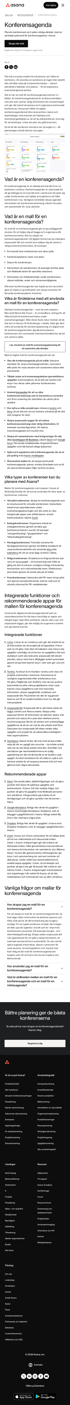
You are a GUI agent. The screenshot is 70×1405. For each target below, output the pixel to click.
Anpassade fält (14, 708)
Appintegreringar (12, 1125)
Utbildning (9, 1226)
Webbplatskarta (44, 1242)
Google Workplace (16, 807)
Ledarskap (9, 1280)
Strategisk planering (46, 1131)
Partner (40, 1236)
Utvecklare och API (45, 1230)
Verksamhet (10, 1185)
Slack (50, 439)
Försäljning (10, 1203)
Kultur (7, 1304)
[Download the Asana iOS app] (23, 1396)
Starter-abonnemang (14, 1108)
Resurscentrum (44, 1203)
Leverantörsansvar (13, 1333)
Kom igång (51, 5)
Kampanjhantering (45, 1084)
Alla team (9, 1250)
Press (7, 1310)
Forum (40, 1197)
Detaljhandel (10, 1215)
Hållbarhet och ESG (13, 1339)
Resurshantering (12, 1143)
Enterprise (9, 1119)
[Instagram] (35, 1376)
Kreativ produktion (45, 1096)
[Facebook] (40, 1376)
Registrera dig (35, 1043)
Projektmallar (43, 1219)
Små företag (10, 1173)
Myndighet (10, 1221)
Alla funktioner (11, 1090)
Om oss (8, 1274)
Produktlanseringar (45, 1119)
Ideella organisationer (15, 1238)
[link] (9, 15)
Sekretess (9, 1328)
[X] (23, 1376)
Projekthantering (12, 1137)
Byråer (8, 1244)
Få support (42, 1179)
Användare (10, 1286)
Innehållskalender (45, 1090)
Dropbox (11, 823)
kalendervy (12, 552)
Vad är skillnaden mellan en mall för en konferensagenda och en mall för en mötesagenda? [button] (32, 981)
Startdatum (13, 741)
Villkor (29, 1385)
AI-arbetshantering (13, 1131)
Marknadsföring (12, 1179)
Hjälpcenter (42, 1173)
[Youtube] (46, 1376)
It (5, 1191)
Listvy (10, 642)
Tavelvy (11, 671)
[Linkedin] (29, 1376)
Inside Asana (11, 1298)
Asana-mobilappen (34, 455)
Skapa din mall (16, 43)
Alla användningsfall (46, 1149)
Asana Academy (44, 1185)
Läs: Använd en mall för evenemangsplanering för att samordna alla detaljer (35, 347)
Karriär (8, 1292)
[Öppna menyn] (63, 5)
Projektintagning (44, 1137)
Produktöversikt (12, 1084)
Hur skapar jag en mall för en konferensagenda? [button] (26, 906)
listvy (9, 411)
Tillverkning (10, 1232)
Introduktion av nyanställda (49, 1108)
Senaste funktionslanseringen (18, 1096)
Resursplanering (44, 1125)
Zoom (35, 517)
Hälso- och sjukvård (14, 1209)
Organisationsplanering (48, 1114)
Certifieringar (43, 1191)
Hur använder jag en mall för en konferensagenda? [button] (27, 968)
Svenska (38, 1364)
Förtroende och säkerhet (16, 1322)
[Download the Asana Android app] (45, 1396)
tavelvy (53, 408)
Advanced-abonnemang (16, 1114)
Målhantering (43, 1102)
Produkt (8, 1197)
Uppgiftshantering (45, 1143)
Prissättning (10, 1102)
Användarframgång (46, 1224)
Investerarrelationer (14, 1316)
